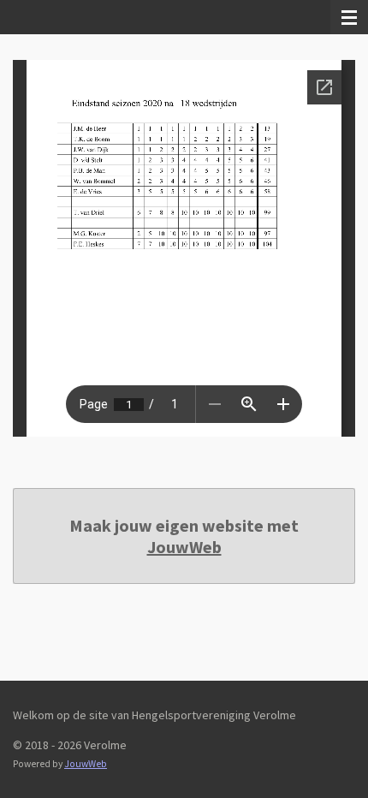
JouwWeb (184, 546)
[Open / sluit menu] (349, 17)
